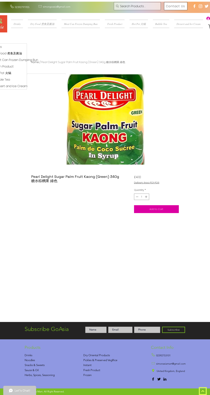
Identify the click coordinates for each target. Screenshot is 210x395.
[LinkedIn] (165, 379)
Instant (87, 365)
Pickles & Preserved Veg (97, 360)
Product (95, 370)
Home (35, 62)
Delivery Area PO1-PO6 (146, 182)
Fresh (86, 370)
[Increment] (146, 197)
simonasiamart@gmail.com (171, 363)
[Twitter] (159, 379)
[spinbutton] (141, 197)
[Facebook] (153, 379)
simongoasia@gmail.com (56, 6)
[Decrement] (137, 197)
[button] (18, 24)
